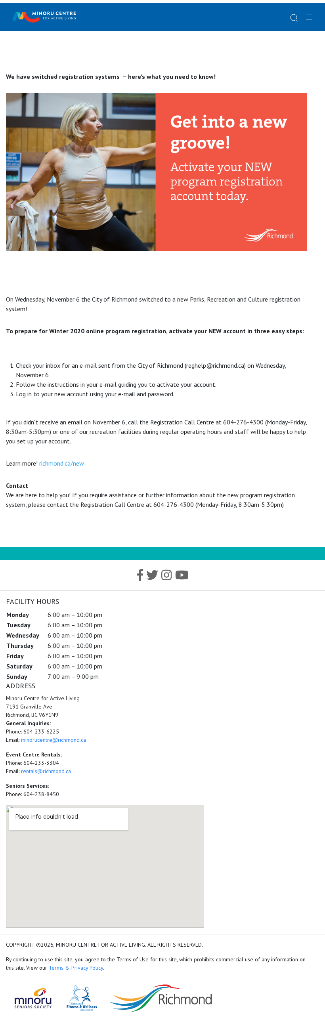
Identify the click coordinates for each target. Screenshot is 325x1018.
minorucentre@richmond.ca (53, 739)
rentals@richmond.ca (46, 771)
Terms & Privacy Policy (76, 967)
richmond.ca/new (61, 463)
